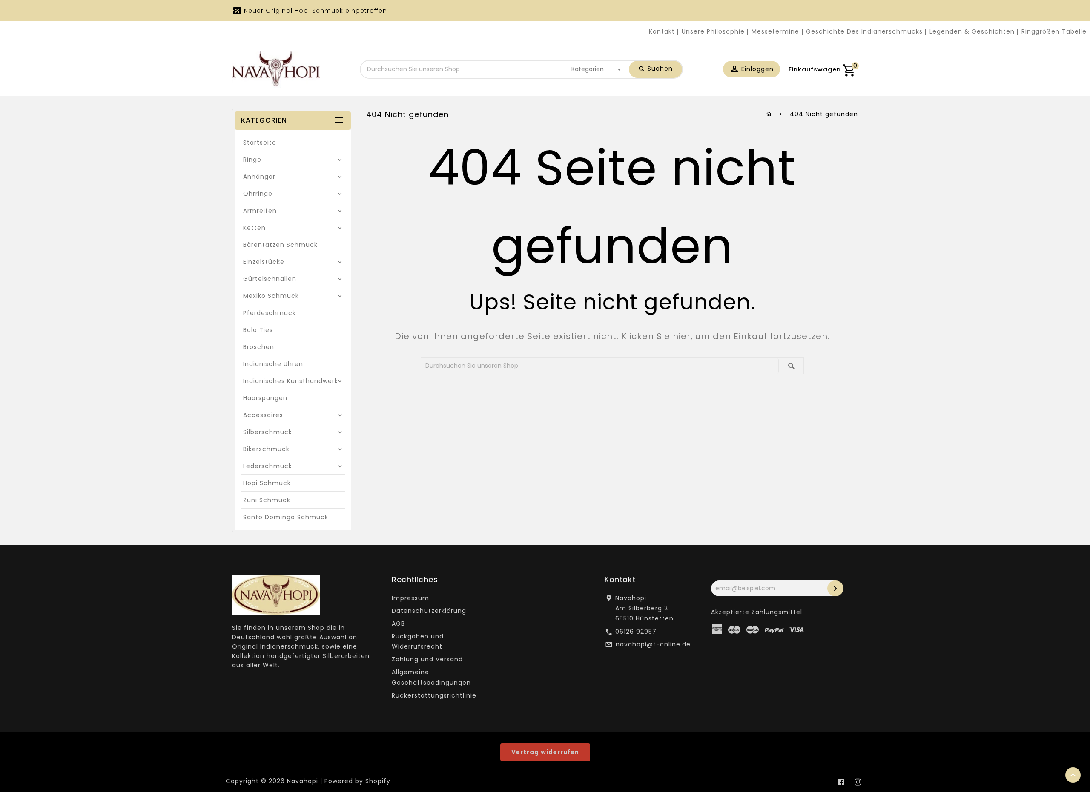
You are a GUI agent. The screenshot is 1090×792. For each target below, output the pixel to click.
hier (682, 336)
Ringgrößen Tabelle (1054, 31)
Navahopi (302, 781)
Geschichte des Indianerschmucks (864, 31)
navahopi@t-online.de (653, 644)
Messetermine (775, 31)
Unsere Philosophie (713, 31)
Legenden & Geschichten (972, 31)
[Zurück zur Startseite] (769, 114)
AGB (398, 623)
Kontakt (662, 31)
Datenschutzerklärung (429, 610)
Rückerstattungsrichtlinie (434, 695)
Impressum (410, 598)
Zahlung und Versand (427, 659)
